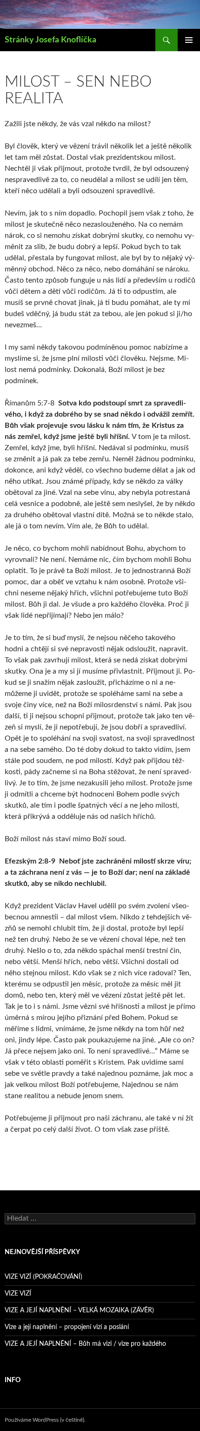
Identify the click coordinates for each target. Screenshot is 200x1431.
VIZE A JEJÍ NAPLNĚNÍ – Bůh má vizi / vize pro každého (85, 1344)
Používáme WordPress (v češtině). (45, 1420)
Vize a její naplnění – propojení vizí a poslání (67, 1327)
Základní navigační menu (189, 40)
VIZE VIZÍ (18, 1293)
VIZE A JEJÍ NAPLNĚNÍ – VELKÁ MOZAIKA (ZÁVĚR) (79, 1310)
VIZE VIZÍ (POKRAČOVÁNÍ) (43, 1277)
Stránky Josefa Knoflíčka (50, 40)
